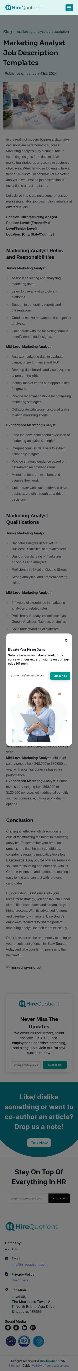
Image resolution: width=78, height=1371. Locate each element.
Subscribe (60, 675)
